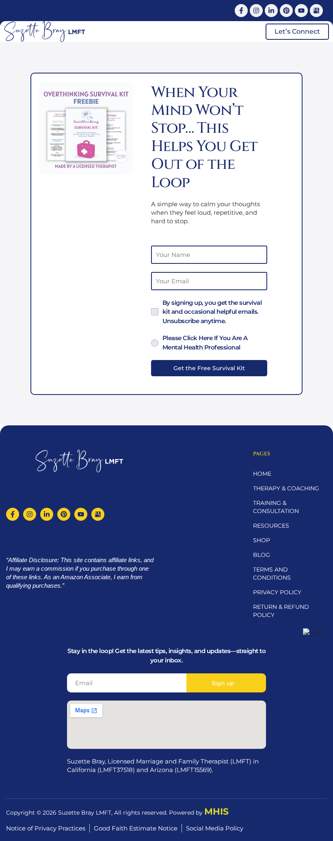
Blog (261, 555)
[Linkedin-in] (271, 10)
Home (262, 473)
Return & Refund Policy (281, 611)
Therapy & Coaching (286, 488)
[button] (250, 31)
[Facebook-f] (241, 10)
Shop (261, 540)
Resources (271, 525)
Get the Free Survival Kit (209, 368)
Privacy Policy (277, 592)
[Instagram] (256, 10)
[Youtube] (301, 10)
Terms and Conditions (272, 573)
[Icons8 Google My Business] (316, 10)
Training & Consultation (276, 507)
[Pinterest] (286, 10)
